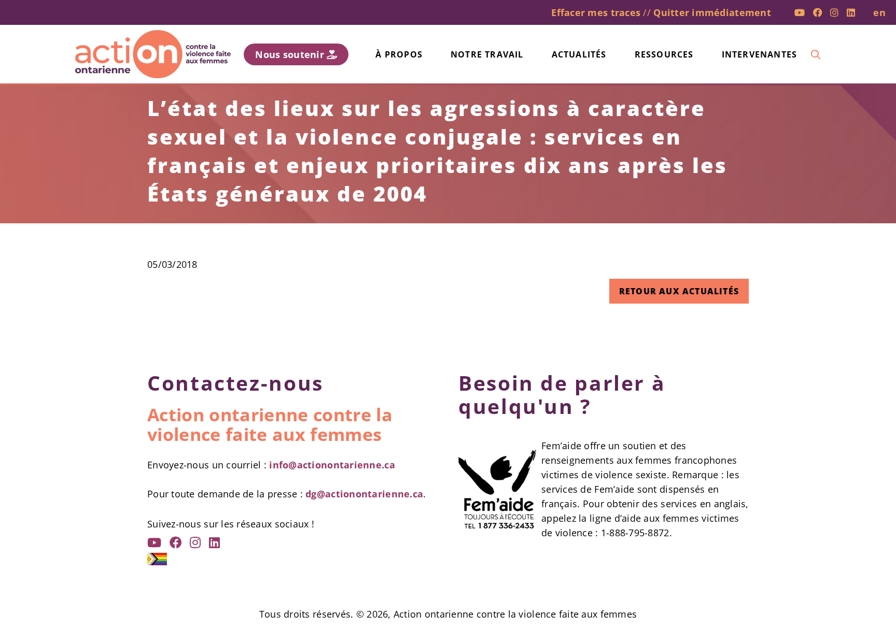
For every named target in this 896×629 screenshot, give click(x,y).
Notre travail (487, 54)
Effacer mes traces (595, 12)
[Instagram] (834, 12)
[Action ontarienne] (153, 54)
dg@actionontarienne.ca (364, 494)
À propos (399, 54)
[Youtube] (799, 12)
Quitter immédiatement (712, 12)
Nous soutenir (291, 54)
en (879, 12)
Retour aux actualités (679, 291)
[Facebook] (817, 12)
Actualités (579, 54)
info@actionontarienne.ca (332, 465)
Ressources (664, 54)
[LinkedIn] (851, 12)
